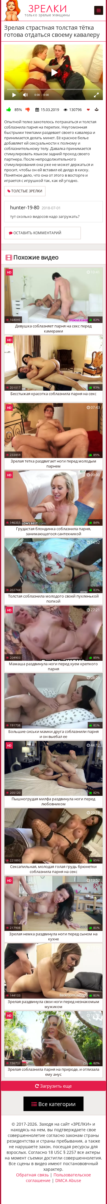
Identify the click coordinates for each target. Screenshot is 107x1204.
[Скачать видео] (96, 109)
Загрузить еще (55, 1086)
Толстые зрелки (26, 191)
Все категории (56, 1104)
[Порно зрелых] (38, 10)
